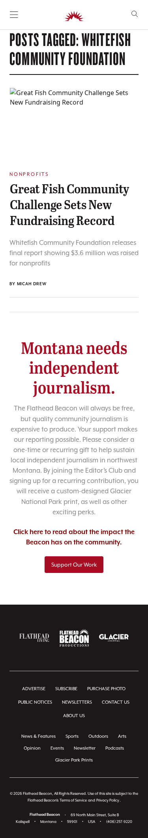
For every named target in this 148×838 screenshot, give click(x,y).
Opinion (32, 748)
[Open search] (135, 14)
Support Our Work (74, 564)
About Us (74, 715)
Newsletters (77, 702)
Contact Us (115, 702)
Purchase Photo (106, 688)
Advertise (33, 688)
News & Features (38, 736)
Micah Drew (32, 284)
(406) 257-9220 (119, 821)
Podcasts (114, 748)
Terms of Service (73, 800)
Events (57, 748)
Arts (122, 736)
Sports (72, 736)
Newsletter (85, 748)
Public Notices (35, 702)
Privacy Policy (107, 800)
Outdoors (98, 736)
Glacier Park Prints (74, 760)
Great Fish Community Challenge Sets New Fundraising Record (69, 204)
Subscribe (66, 688)
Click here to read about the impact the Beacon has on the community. (74, 537)
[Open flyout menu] (14, 14)
